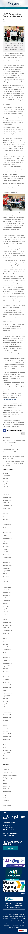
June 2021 (5, 638)
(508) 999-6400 (7, 825)
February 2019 (7, 712)
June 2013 (5, 742)
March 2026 (6, 489)
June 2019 (5, 701)
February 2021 (7, 649)
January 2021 (6, 652)
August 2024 (6, 541)
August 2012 (6, 752)
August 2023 (6, 570)
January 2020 (6, 682)
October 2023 (6, 568)
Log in (4, 797)
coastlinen (6, 19)
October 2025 (6, 503)
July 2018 (5, 720)
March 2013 (6, 744)
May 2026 (5, 484)
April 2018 (5, 723)
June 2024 (5, 546)
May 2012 (5, 755)
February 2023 (7, 587)
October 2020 (6, 660)
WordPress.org (7, 805)
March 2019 (6, 709)
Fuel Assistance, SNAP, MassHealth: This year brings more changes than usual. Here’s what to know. (13, 447)
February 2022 (7, 617)
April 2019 (5, 706)
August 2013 (6, 739)
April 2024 (5, 551)
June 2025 (5, 513)
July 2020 (5, 668)
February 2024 (7, 557)
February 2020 (7, 679)
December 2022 (7, 592)
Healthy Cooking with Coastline (11, 778)
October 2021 (6, 628)
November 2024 (7, 532)
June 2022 (5, 606)
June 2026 (5, 481)
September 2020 (7, 663)
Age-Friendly (6, 769)
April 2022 (5, 611)
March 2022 (6, 614)
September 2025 (7, 505)
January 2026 (6, 494)
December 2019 (7, 685)
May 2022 (5, 609)
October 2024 (6, 535)
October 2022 (6, 598)
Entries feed (6, 800)
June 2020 (5, 671)
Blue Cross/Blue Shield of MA (14, 903)
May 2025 (5, 516)
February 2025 (7, 524)
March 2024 (6, 554)
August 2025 (6, 508)
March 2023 (6, 584)
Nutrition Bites (6, 786)
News (4, 780)
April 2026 (5, 486)
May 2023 (5, 579)
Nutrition (5, 783)
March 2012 (6, 761)
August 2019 (6, 695)
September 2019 (7, 693)
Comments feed (7, 803)
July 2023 (5, 573)
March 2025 (6, 522)
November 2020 (7, 657)
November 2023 (7, 565)
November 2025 (7, 500)
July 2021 (5, 636)
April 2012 (5, 758)
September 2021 (7, 630)
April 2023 (5, 581)
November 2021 (7, 625)
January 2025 (6, 527)
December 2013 (7, 736)
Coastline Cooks (7, 772)
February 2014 (7, 733)
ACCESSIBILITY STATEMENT (10, 834)
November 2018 (7, 717)
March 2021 (6, 647)
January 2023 (6, 589)
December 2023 (7, 562)
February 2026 (7, 492)
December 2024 (7, 530)
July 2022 (5, 603)
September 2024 (7, 538)
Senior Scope (19, 19)
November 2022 (7, 595)
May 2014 (5, 728)
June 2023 (5, 576)
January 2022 (6, 619)
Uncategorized (7, 791)
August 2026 (6, 475)
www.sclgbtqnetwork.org (9, 399)
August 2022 (6, 600)
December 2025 (7, 497)
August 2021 (6, 633)
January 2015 (6, 725)
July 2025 (5, 511)
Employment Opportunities (10, 775)
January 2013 (6, 747)
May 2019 (5, 704)
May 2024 (5, 549)
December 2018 (7, 714)
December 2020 (7, 655)
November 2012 (7, 750)
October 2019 (6, 690)
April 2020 (5, 674)
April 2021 (5, 644)
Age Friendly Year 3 (8, 767)
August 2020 (6, 666)
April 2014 (5, 731)
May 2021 (5, 641)
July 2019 (5, 698)
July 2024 (5, 543)
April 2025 (5, 519)
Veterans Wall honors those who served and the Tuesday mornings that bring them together (13, 463)
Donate (10, 848)
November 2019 (7, 687)
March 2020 (6, 676)
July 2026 (5, 478)
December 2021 (7, 622)
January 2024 (6, 560)
